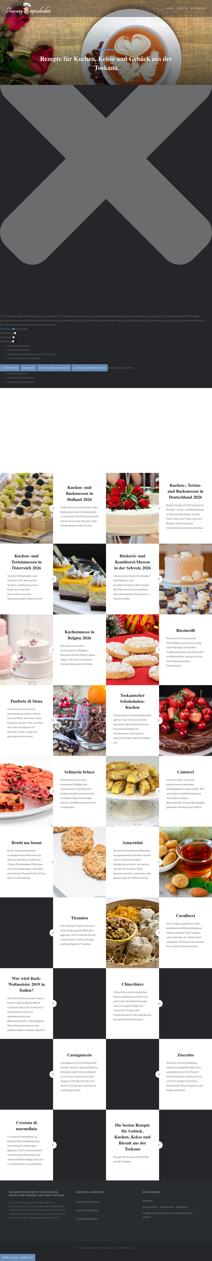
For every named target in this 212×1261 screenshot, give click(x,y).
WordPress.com (127, 1248)
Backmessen (198, 8)
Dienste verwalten (18, 349)
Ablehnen (28, 368)
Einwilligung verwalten (17, 1257)
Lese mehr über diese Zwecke (24, 358)
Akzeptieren (10, 368)
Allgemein (148, 1200)
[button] (106, 159)
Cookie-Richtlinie (18, 373)
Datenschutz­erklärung (20, 377)
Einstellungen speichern (90, 368)
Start (170, 8)
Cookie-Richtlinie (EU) (87, 1218)
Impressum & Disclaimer (21, 382)
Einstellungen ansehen (54, 368)
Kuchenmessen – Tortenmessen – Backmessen (165, 1206)
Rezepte (182, 8)
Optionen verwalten (19, 345)
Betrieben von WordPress (89, 1248)
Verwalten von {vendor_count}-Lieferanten (31, 354)
